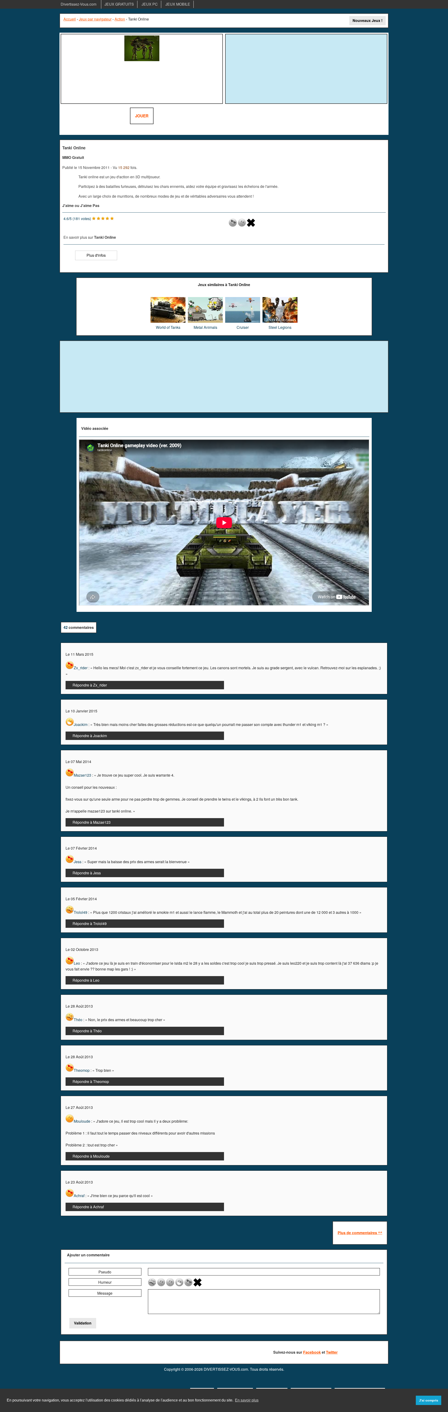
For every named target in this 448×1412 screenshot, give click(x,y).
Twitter (332, 1352)
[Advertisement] (306, 68)
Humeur (105, 1282)
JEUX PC (150, 4)
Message (104, 1293)
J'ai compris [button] (428, 1400)
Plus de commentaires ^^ (360, 1232)
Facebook (312, 1352)
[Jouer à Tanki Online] (142, 69)
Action (120, 19)
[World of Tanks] (168, 298)
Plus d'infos (96, 255)
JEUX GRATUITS (119, 4)
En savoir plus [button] (247, 1400)
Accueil (69, 19)
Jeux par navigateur (95, 19)
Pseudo (104, 1272)
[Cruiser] (242, 298)
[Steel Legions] (280, 298)
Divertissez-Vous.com (78, 4)
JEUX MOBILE (177, 4)
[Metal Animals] (205, 298)
